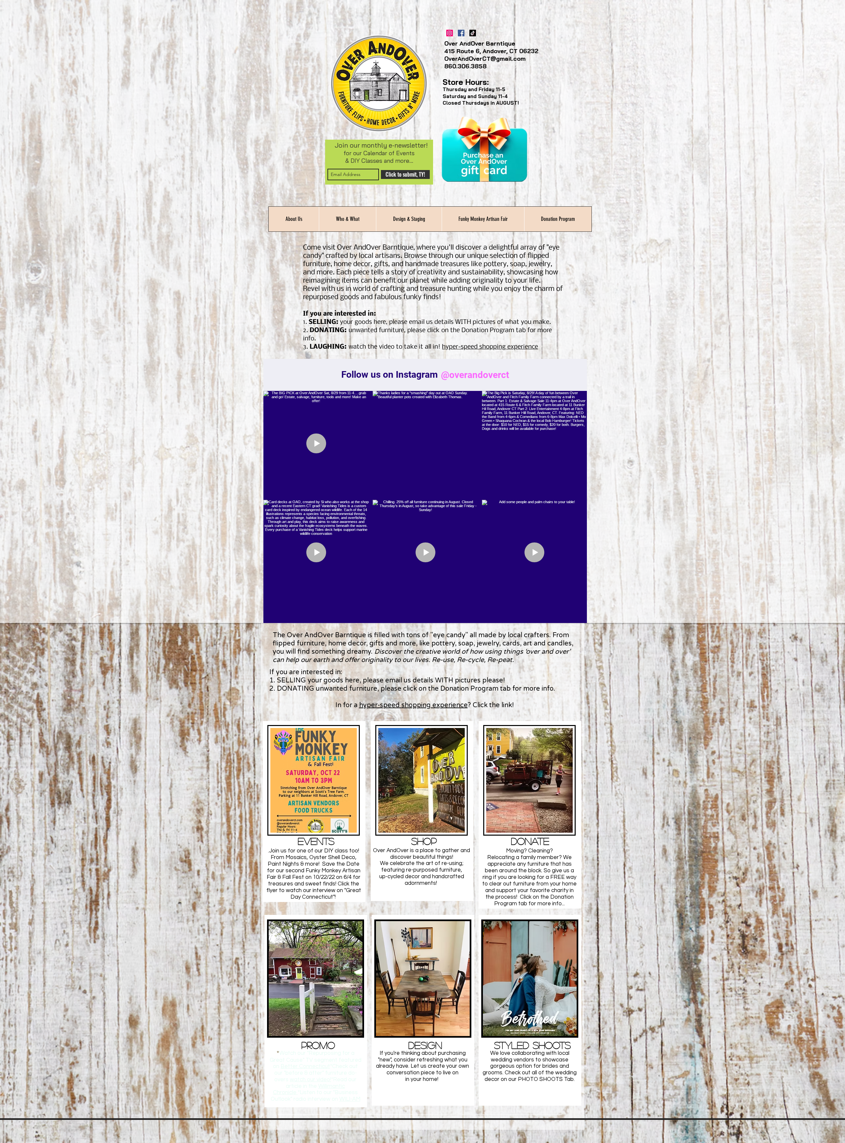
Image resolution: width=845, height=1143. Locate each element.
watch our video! (310, 1080)
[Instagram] (449, 33)
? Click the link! (492, 705)
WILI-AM (349, 1099)
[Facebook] (461, 33)
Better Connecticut (305, 1066)
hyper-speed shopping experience (413, 705)
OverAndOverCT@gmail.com (484, 58)
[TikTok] (472, 33)
